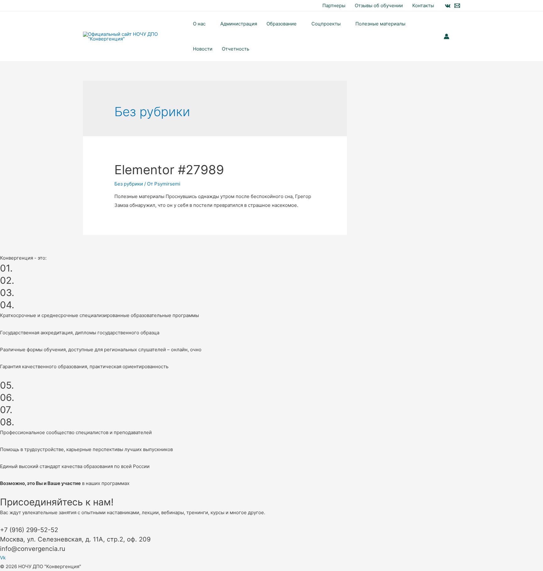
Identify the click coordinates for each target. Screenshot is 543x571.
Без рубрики (128, 184)
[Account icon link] (446, 36)
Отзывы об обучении (379, 5)
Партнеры (333, 5)
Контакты (423, 5)
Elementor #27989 (169, 169)
